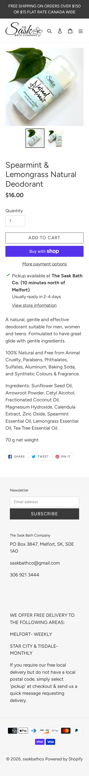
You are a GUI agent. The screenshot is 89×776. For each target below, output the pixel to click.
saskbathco (33, 758)
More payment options (44, 264)
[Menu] (80, 30)
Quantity (14, 210)
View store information (34, 305)
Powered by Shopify (64, 758)
